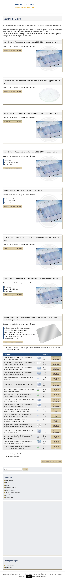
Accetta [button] (29, 576)
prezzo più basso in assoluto (28, 34)
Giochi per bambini (10, 490)
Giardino (7, 489)
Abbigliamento (9, 480)
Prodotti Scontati (25, 4)
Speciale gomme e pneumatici (12, 492)
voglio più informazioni (39, 576)
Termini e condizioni (10, 565)
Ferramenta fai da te (14, 456)
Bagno (7, 482)
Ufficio (7, 495)
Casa (6, 484)
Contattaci (8, 564)
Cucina (7, 485)
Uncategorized (9, 497)
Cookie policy (8, 567)
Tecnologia (8, 494)
